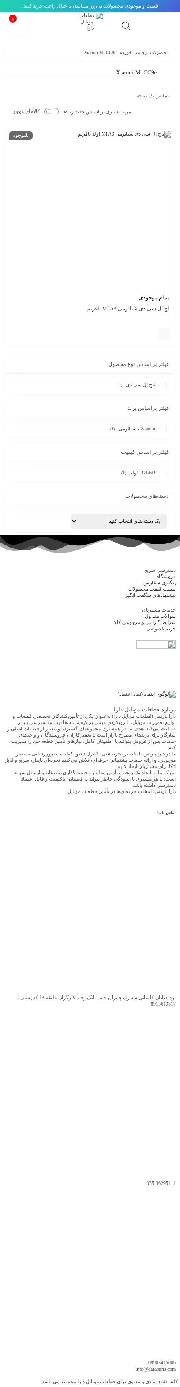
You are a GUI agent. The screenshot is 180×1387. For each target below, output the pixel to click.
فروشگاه (166, 576)
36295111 (161, 1183)
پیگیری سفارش (159, 583)
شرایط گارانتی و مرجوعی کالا (145, 622)
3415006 (162, 1363)
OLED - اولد (142, 473)
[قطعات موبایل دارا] (90, 25)
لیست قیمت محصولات (152, 589)
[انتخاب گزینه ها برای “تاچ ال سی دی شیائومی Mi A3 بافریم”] (164, 334)
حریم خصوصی (161, 629)
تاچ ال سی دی (140, 385)
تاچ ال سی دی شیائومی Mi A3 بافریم (129, 308)
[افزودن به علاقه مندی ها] (152, 334)
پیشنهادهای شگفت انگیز (150, 595)
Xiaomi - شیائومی (136, 429)
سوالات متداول (160, 616)
